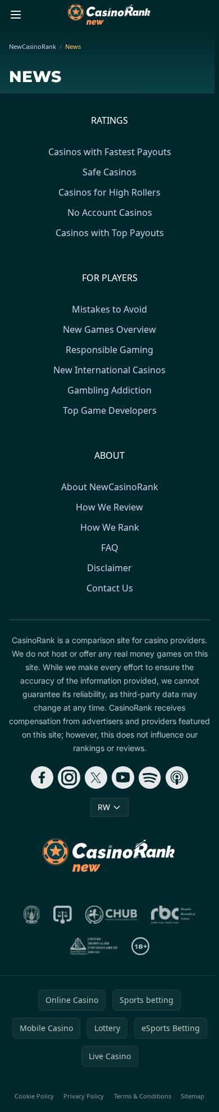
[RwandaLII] (62, 915)
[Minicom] (32, 915)
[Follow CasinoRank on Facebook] (42, 777)
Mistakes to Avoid (109, 309)
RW (104, 807)
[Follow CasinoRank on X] (96, 777)
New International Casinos (109, 370)
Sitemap (192, 1096)
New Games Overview (109, 329)
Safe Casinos (109, 172)
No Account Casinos (109, 212)
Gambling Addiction (109, 390)
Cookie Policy (34, 1096)
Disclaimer (109, 568)
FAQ (109, 547)
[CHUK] (94, 946)
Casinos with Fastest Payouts (109, 152)
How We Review (109, 507)
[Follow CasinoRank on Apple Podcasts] (177, 777)
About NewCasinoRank (109, 487)
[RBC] (173, 915)
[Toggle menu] (15, 14)
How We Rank (109, 527)
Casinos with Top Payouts (110, 233)
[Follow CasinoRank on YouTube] (123, 777)
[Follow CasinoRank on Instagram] (69, 777)
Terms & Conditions (142, 1096)
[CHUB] (111, 915)
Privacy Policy (83, 1096)
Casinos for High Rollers (109, 192)
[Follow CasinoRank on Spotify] (150, 777)
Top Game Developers (110, 410)
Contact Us (109, 588)
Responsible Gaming (109, 349)
